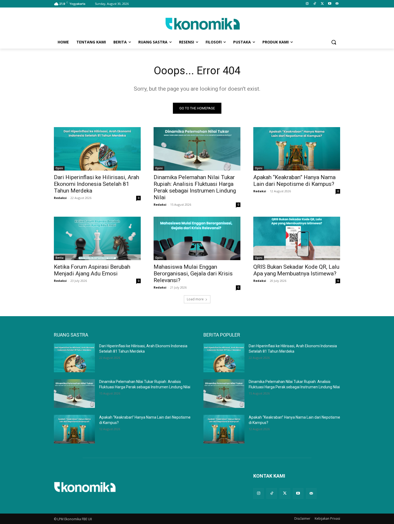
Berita (59, 258)
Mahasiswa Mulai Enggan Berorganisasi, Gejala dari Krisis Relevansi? (193, 273)
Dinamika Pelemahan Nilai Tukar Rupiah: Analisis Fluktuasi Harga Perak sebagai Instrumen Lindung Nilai (195, 187)
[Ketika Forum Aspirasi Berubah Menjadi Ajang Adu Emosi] (97, 238)
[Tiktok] (315, 4)
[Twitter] (322, 4)
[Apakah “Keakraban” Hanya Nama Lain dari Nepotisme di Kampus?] (296, 149)
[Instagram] (307, 4)
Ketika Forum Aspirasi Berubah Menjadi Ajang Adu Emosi (92, 270)
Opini (59, 168)
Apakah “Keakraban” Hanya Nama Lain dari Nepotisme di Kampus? (294, 180)
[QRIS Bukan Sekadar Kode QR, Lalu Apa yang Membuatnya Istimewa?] (296, 238)
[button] (333, 42)
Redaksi (60, 198)
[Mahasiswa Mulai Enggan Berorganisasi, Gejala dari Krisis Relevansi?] (197, 238)
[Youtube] (329, 4)
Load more (195, 299)
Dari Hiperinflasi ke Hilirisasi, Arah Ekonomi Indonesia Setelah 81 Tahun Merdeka (96, 184)
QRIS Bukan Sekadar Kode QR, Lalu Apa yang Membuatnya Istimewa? (296, 270)
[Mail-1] (337, 4)
